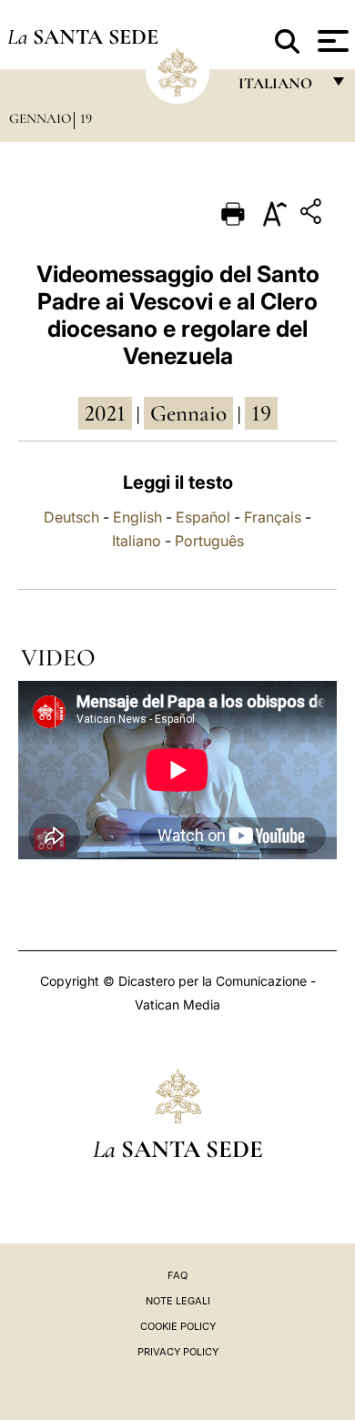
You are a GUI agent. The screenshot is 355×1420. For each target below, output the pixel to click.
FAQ (177, 1275)
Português (209, 541)
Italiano (136, 541)
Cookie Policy (178, 1326)
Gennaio (40, 118)
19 (86, 118)
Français (272, 517)
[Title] (313, 214)
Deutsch (71, 517)
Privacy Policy (177, 1351)
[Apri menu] (331, 40)
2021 (105, 413)
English (137, 517)
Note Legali (178, 1300)
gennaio (188, 413)
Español (203, 517)
